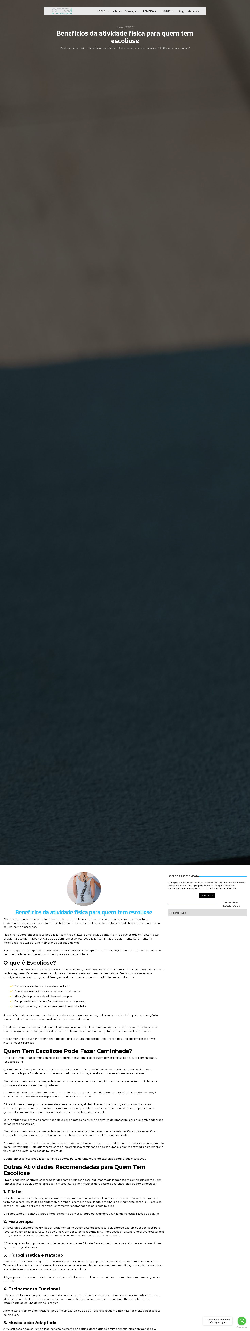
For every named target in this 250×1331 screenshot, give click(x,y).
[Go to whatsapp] (242, 1321)
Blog (181, 11)
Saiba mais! (207, 896)
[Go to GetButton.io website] (241, 1327)
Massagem (132, 11)
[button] (103, 11)
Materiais (193, 11)
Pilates (117, 11)
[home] (71, 11)
